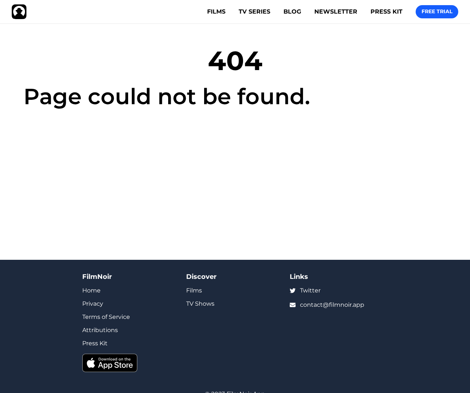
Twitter (310, 290)
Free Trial (437, 11)
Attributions (100, 330)
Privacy (92, 303)
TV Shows (200, 303)
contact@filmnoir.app (332, 304)
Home (91, 290)
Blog (292, 11)
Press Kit (386, 11)
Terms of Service (106, 316)
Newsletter (335, 11)
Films (216, 11)
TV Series (254, 11)
